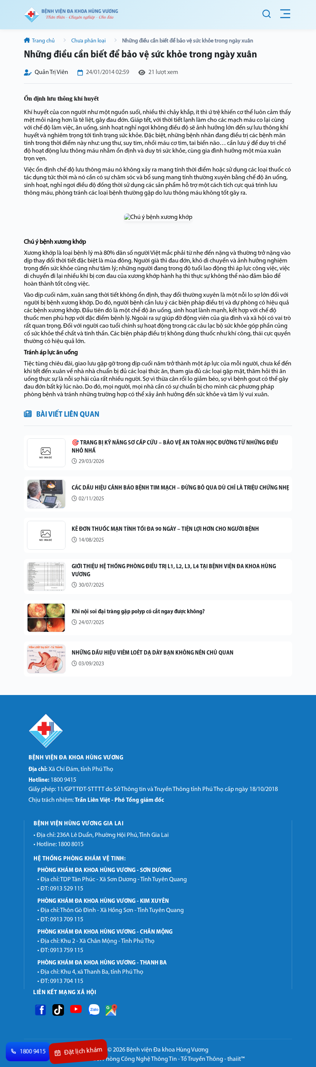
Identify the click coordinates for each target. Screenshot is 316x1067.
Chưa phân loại (88, 41)
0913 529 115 (66, 889)
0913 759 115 (66, 951)
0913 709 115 (66, 920)
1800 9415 (52, 780)
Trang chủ (43, 41)
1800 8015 (71, 844)
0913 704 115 (66, 981)
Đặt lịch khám (83, 1051)
